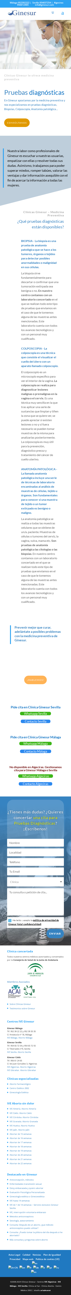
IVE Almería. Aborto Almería (23, 1108)
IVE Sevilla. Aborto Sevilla (19, 1052)
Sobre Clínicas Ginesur (20, 1004)
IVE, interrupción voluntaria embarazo (28, 1212)
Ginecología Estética (19, 1092)
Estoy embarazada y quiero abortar (26, 1188)
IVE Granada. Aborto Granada (24, 1121)
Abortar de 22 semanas (20, 1163)
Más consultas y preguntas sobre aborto (29, 1239)
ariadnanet (45, 1290)
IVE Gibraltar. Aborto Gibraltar (21, 1070)
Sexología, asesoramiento (22, 1220)
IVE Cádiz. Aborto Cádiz (21, 1113)
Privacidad (15, 1259)
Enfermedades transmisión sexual (26, 1184)
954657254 (45, 2)
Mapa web (28, 1259)
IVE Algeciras (50, 1281)
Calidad (26, 1254)
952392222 (23, 2)
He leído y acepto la (33, 922)
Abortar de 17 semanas (20, 1142)
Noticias (37, 1254)
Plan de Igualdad (52, 1254)
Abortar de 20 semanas (20, 1154)
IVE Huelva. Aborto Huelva (22, 1125)
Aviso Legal (14, 1254)
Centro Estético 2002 (19, 1088)
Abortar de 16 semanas (20, 1138)
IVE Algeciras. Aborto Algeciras (21, 1067)
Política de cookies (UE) (48, 1259)
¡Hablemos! (35, 680)
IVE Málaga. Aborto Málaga (19, 1037)
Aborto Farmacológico (20, 1084)
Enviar (55, 933)
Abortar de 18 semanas (20, 1146)
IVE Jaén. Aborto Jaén (19, 1129)
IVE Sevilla (22, 1286)
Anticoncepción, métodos (22, 1179)
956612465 (23, 4)
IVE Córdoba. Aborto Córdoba (24, 1117)
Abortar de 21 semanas (20, 1159)
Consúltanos (17, 122)
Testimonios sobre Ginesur (22, 1008)
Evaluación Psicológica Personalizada (27, 1192)
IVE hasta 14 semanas (20, 1200)
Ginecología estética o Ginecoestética (27, 1196)
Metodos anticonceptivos (21, 1216)
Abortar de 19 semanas (20, 1150)
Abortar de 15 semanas (20, 1134)
